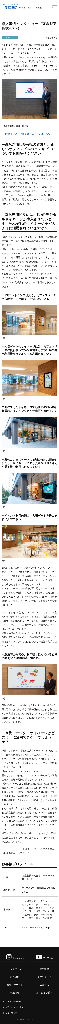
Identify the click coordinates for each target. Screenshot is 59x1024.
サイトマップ (11, 1013)
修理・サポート (15, 984)
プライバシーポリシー (15, 1007)
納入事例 (14, 977)
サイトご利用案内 (13, 1001)
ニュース (44, 984)
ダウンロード (44, 977)
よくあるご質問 (44, 992)
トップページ (15, 969)
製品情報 (44, 969)
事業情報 (14, 992)
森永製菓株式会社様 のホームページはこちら (29, 133)
